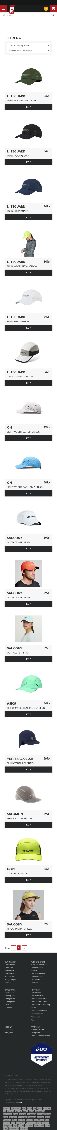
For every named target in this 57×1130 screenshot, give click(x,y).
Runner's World (37, 1029)
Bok (34, 1108)
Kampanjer (35, 1017)
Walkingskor (39, 1126)
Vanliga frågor (10, 980)
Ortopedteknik (37, 967)
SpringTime (35, 1033)
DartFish (34, 983)
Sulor (12, 1123)
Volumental (35, 980)
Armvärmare (16, 1108)
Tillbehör (8, 1008)
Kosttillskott (7, 1114)
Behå (24, 1108)
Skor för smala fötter (39, 1002)
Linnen (15, 1114)
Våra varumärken (38, 974)
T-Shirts (21, 1126)
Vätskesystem (14, 1128)
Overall (5, 1117)
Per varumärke (37, 995)
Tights (39, 1123)
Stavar (47, 1120)
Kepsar (31, 1111)
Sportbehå (29, 1120)
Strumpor (6, 1123)
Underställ (29, 1126)
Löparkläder (9, 992)
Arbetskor (6, 1108)
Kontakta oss (10, 964)
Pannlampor (22, 1117)
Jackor (25, 1111)
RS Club (34, 971)
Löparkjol (23, 1114)
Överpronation (37, 1014)
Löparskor (40, 1114)
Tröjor (15, 1126)
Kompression (40, 1111)
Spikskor (21, 1120)
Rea (32, 1020)
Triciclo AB (18, 1102)
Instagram (9, 1033)
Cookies (8, 983)
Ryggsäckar (7, 1120)
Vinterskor (24, 1128)
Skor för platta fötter (39, 1011)
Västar (5, 1128)
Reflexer (40, 1117)
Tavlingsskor (20, 1123)
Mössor (48, 1114)
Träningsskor (10, 995)
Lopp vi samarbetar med (40, 1036)
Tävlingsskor (10, 998)
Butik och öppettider (39, 964)
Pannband (12, 1117)
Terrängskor (10, 1002)
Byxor (40, 1108)
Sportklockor (39, 1120)
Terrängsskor (30, 1123)
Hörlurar (18, 1111)
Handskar (10, 1111)
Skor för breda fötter (39, 998)
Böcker (29, 1108)
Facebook (8, 1029)
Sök (53, 14)
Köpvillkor (9, 967)
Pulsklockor (32, 1117)
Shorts (14, 1120)
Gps (4, 1111)
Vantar (47, 1126)
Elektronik (9, 1005)
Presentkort (9, 977)
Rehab (47, 1117)
